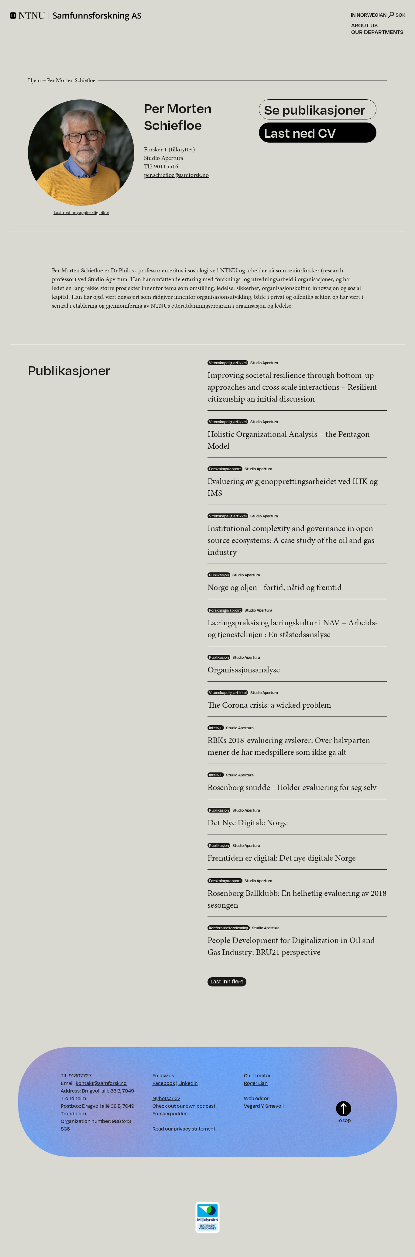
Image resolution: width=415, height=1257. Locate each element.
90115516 (166, 166)
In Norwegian (369, 15)
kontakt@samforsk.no (101, 1082)
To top (344, 1120)
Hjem (34, 80)
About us (364, 25)
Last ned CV (300, 132)
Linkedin (188, 1082)
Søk (400, 15)
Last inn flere (227, 981)
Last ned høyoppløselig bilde (81, 212)
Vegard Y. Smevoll (264, 1105)
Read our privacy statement (184, 1128)
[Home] (179, 16)
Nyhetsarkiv (166, 1098)
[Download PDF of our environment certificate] (207, 1217)
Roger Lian (256, 1082)
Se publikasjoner (314, 109)
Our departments (377, 32)
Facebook (164, 1082)
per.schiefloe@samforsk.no (176, 175)
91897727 (80, 1075)
